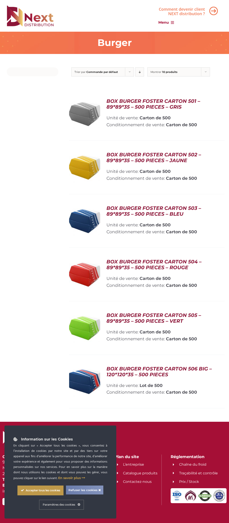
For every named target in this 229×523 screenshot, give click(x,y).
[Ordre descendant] (139, 71)
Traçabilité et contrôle (198, 473)
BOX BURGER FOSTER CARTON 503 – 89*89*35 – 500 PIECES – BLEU (153, 211)
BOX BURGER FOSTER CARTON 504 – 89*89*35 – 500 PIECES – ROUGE (153, 265)
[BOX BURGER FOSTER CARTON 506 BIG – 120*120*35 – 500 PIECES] (84, 369)
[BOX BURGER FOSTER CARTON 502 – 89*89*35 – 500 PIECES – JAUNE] (84, 155)
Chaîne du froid (192, 464)
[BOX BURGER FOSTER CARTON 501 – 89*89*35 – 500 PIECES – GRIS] (84, 101)
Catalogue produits (140, 473)
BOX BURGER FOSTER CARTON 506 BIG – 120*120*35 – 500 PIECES (159, 372)
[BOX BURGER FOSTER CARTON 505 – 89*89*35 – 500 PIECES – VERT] (84, 315)
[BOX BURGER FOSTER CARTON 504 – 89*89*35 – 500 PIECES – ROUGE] (84, 262)
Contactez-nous (137, 482)
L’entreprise (133, 464)
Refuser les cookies (83, 490)
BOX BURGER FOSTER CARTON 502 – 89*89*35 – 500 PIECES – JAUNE (153, 157)
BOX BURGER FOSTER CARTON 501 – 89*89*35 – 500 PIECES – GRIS (153, 104)
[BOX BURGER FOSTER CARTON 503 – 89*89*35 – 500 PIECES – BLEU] (84, 208)
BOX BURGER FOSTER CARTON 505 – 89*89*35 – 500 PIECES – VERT (153, 318)
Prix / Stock (189, 482)
